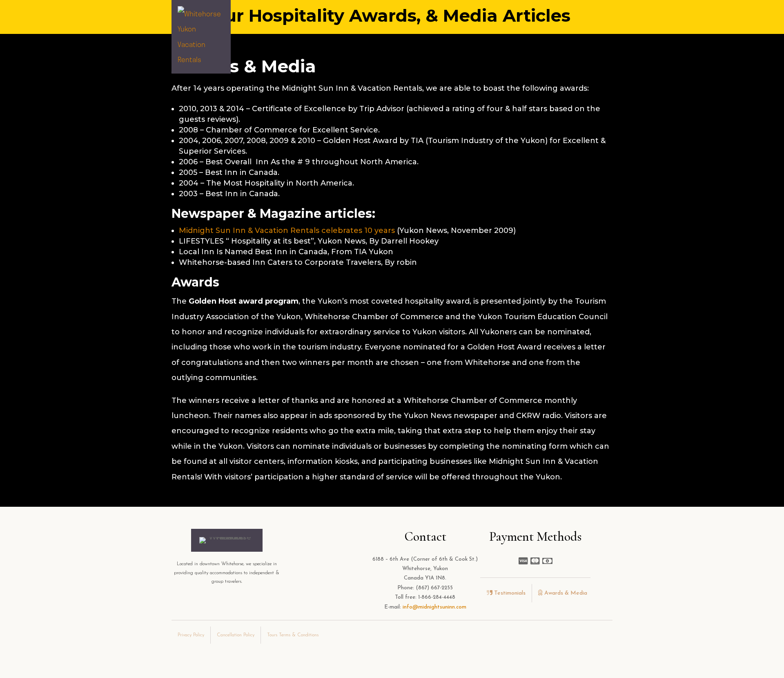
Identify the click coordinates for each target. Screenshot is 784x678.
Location (390, 36)
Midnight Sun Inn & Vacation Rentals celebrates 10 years (287, 230)
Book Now (593, 36)
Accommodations (274, 36)
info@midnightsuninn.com (434, 607)
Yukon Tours (490, 36)
